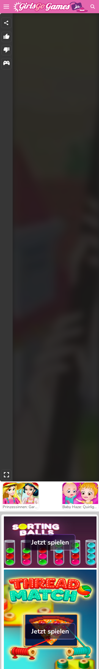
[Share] (6, 23)
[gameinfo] (6, 63)
